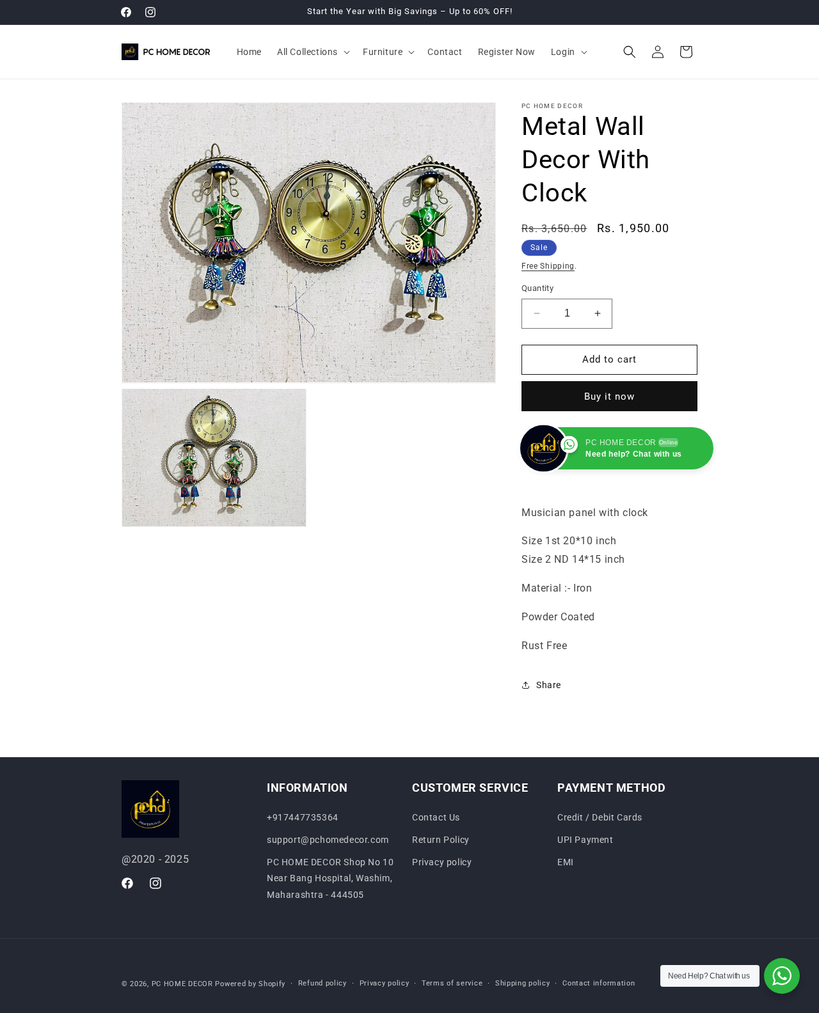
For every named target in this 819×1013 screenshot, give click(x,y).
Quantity (537, 288)
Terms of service (452, 983)
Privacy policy (442, 862)
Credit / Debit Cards (599, 817)
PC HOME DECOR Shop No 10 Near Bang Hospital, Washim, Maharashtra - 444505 (330, 878)
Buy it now (609, 396)
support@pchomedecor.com (328, 840)
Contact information (598, 983)
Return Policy (441, 840)
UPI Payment (585, 840)
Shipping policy (522, 983)
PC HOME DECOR (182, 984)
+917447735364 (302, 817)
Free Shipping (548, 266)
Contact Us (436, 817)
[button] (312, 51)
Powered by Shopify (250, 984)
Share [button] (548, 685)
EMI (565, 862)
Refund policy (322, 983)
